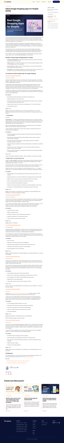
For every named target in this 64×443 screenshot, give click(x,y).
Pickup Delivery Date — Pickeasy (21, 426)
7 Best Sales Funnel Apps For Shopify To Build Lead (16, 362)
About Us (49, 1)
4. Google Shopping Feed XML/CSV (13, 194)
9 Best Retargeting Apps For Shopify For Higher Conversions (18, 360)
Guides (34, 433)
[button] (38, 1)
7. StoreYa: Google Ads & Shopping (13, 289)
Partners (34, 422)
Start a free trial (56, 1)
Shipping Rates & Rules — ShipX (21, 424)
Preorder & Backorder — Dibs (21, 431)
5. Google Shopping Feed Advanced (13, 225)
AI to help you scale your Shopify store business (19, 293)
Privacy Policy (44, 424)
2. (9, 115)
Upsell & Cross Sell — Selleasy (21, 422)
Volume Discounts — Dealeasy (21, 429)
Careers (34, 424)
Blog (33, 432)
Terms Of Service (44, 422)
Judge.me (36, 168)
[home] (7, 2)
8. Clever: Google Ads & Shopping (13, 320)
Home (34, 1)
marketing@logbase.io (29, 356)
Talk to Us (34, 426)
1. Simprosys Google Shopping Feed (13, 75)
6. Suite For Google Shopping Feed (13, 256)
